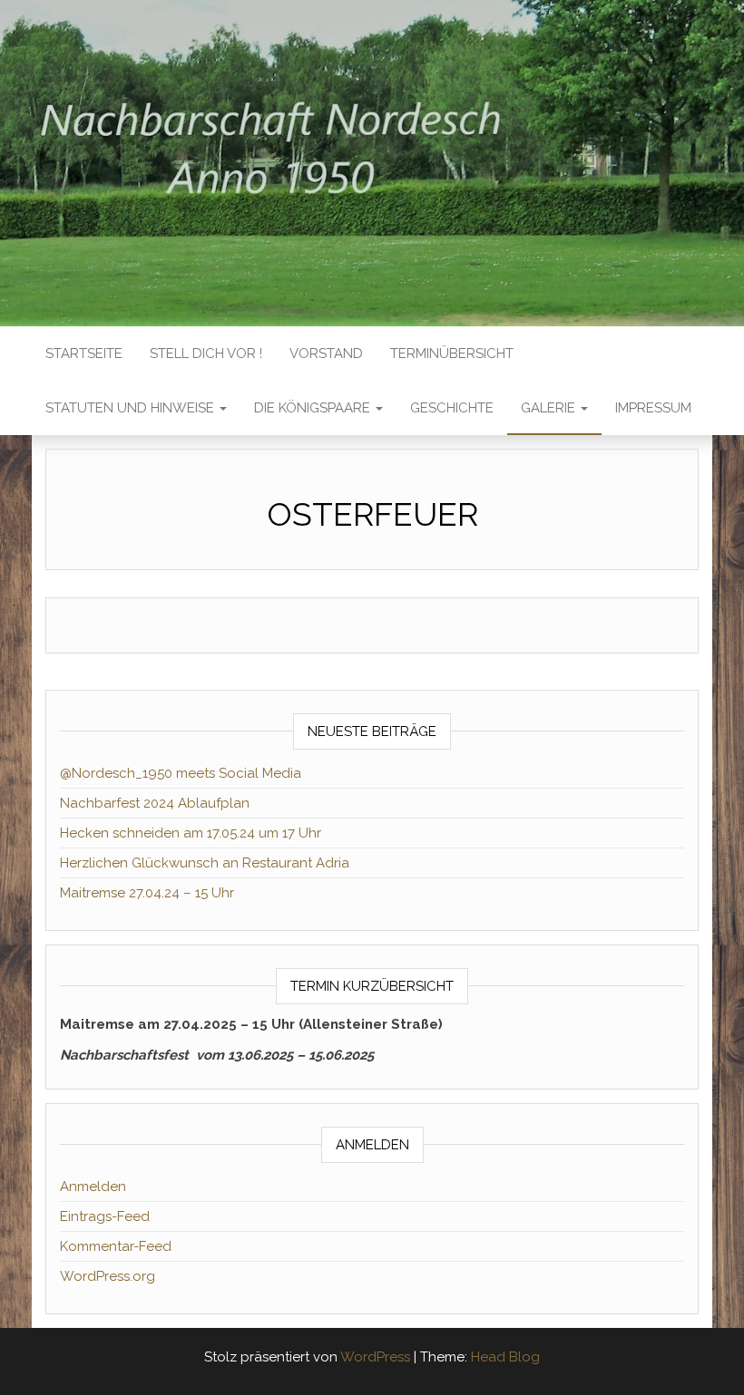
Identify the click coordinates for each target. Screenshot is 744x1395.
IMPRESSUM (653, 408)
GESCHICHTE (452, 408)
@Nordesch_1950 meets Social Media (180, 773)
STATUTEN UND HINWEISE (131, 408)
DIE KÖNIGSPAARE (314, 408)
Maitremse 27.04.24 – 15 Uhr (147, 893)
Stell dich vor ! (206, 353)
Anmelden (93, 1186)
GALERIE (550, 408)
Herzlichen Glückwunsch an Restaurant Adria (204, 863)
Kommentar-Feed (115, 1246)
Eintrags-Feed (105, 1216)
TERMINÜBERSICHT (452, 353)
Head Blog (505, 1357)
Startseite (83, 353)
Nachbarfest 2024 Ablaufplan (155, 803)
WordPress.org (107, 1276)
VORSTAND (326, 353)
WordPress (375, 1357)
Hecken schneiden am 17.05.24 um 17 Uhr (190, 833)
